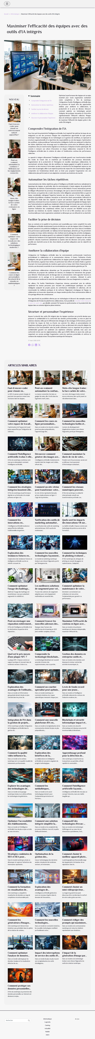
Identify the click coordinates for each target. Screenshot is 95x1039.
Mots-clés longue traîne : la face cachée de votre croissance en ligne (74, 391)
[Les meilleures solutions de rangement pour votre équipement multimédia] (47, 575)
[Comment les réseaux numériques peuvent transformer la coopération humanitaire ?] (74, 476)
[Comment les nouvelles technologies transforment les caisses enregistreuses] (47, 909)
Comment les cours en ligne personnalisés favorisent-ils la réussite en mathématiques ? (14, 279)
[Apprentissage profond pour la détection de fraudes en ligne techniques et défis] (74, 742)
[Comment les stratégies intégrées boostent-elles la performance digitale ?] (20, 476)
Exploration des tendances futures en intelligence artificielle (19, 556)
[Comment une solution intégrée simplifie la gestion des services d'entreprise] (47, 810)
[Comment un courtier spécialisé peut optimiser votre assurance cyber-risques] (47, 676)
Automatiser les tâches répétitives (42, 105)
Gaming (47, 1025)
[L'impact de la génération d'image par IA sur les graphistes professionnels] (74, 942)
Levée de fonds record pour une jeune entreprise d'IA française (74, 690)
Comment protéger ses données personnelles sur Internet (19, 988)
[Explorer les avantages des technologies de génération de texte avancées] (20, 775)
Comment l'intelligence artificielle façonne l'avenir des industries (73, 788)
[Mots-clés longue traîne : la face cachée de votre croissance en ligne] (14, 187)
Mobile (47, 1031)
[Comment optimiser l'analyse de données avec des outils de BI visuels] (20, 942)
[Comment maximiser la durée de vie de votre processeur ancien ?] (74, 443)
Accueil (6, 14)
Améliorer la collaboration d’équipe (42, 113)
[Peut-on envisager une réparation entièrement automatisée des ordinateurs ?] (20, 610)
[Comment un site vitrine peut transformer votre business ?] (47, 476)
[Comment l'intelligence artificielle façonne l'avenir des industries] (74, 775)
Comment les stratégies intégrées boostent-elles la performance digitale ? (20, 490)
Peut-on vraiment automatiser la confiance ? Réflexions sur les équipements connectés (14, 166)
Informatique (15, 14)
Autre (47, 1035)
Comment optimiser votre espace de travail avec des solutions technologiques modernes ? (14, 241)
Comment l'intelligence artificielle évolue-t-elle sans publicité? (19, 457)
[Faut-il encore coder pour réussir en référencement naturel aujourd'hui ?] (14, 113)
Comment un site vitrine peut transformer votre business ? (47, 490)
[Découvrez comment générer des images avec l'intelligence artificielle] (47, 443)
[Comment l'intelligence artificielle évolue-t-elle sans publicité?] (20, 443)
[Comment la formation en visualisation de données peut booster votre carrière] (20, 876)
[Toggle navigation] (7, 3)
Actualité (47, 1028)
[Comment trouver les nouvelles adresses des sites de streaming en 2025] (47, 610)
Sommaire (35, 96)
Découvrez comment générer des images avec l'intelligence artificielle (47, 457)
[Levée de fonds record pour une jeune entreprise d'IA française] (74, 676)
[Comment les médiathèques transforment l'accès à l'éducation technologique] (47, 775)
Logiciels (47, 1022)
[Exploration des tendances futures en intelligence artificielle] (20, 542)
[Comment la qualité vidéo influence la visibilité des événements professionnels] (20, 742)
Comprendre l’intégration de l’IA (41, 101)
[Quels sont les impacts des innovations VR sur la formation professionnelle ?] (74, 509)
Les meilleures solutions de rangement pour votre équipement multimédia (47, 589)
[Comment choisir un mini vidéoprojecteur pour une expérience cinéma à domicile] (74, 876)
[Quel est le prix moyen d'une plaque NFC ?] (20, 643)
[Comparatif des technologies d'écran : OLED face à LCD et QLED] (74, 810)
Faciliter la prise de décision (40, 109)
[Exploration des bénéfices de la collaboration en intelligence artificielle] (47, 742)
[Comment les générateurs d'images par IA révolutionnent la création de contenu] (20, 909)
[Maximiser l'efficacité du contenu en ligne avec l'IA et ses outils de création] (74, 610)
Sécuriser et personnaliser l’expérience (43, 118)
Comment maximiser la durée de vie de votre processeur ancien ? (73, 457)
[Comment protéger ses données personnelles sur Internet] (20, 975)
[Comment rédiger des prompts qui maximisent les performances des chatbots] (74, 909)
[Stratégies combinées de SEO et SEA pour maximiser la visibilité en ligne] (20, 843)
